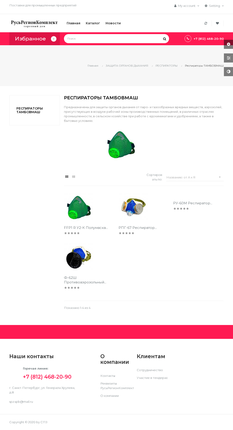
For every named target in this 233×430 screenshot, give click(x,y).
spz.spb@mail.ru (21, 401)
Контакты (107, 376)
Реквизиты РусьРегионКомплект (117, 386)
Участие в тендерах (152, 378)
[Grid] (67, 177)
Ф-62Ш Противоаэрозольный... (85, 279)
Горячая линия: (47, 373)
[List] (73, 177)
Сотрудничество (150, 370)
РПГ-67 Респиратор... (138, 227)
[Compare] (206, 23)
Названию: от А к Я (194, 177)
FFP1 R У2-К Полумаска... (86, 227)
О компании (109, 396)
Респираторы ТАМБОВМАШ (29, 110)
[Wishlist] (218, 23)
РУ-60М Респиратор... (192, 203)
